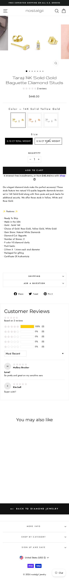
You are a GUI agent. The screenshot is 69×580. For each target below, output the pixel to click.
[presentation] (25, 468)
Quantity (34, 153)
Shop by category (33, 537)
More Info (34, 526)
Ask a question (34, 283)
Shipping (34, 276)
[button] (30, 88)
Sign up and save (34, 547)
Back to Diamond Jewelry (37, 508)
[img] (20, 364)
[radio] (18, 120)
